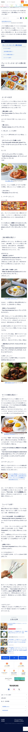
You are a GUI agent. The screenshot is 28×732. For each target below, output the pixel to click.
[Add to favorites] (2, 18)
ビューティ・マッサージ (7, 5)
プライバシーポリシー (18, 719)
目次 (4, 41)
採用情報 (3, 721)
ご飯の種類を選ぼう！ (8, 51)
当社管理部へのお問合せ (19, 721)
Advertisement (5, 710)
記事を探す (3, 698)
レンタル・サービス (21, 5)
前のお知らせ (5, 657)
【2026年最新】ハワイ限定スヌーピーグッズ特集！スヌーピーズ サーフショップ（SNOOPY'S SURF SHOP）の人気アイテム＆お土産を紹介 (17, 641)
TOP (1, 7)
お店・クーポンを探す (6, 694)
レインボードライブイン (11, 298)
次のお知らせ (22, 657)
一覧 (14, 657)
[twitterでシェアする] (23, 18)
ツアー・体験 (16, 5)
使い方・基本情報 (5, 701)
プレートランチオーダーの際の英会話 (12, 45)
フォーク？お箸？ (7, 57)
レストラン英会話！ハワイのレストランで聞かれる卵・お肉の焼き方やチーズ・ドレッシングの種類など (17, 475)
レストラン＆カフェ (12, 628)
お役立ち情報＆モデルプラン (15, 7)
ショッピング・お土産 (12, 5)
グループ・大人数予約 (25, 5)
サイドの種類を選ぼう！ (9, 54)
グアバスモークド (9, 382)
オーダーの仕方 (6, 48)
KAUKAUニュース (6, 7)
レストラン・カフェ (2, 5)
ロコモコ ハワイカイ (9, 434)
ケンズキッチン (9, 181)
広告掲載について (5, 706)
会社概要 (3, 719)
